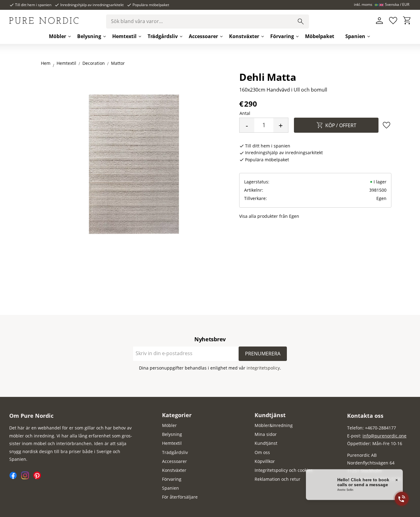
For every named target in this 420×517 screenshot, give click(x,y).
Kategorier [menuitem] (177, 415)
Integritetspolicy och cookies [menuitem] (284, 470)
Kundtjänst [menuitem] (270, 415)
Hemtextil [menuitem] (124, 36)
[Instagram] (27, 477)
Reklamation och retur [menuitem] (277, 479)
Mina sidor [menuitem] (266, 434)
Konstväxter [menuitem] (244, 36)
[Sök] (301, 21)
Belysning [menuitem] (89, 36)
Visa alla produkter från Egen (269, 216)
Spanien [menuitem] (355, 36)
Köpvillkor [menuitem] (265, 461)
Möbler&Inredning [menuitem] (274, 425)
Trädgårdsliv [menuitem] (163, 36)
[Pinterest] (38, 477)
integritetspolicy (263, 368)
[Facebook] (15, 477)
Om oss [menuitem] (262, 452)
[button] (393, 20)
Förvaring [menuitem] (282, 36)
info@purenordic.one (384, 436)
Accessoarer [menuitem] (203, 36)
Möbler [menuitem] (57, 36)
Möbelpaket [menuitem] (319, 36)
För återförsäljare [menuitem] (180, 497)
